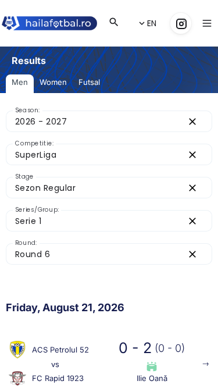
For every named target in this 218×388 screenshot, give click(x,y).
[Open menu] (207, 23)
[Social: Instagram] (181, 23)
